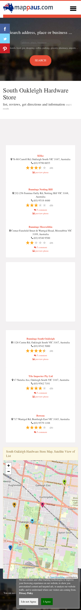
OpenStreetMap (57, 577)
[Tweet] (5, 38)
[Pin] (5, 48)
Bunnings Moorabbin (40, 227)
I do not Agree (28, 601)
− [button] (8, 471)
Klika (40, 155)
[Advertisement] (40, 132)
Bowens (40, 415)
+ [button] (8, 465)
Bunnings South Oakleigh (41, 338)
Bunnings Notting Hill (41, 189)
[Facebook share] (5, 29)
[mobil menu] (73, 8)
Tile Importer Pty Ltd (41, 376)
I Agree (47, 601)
